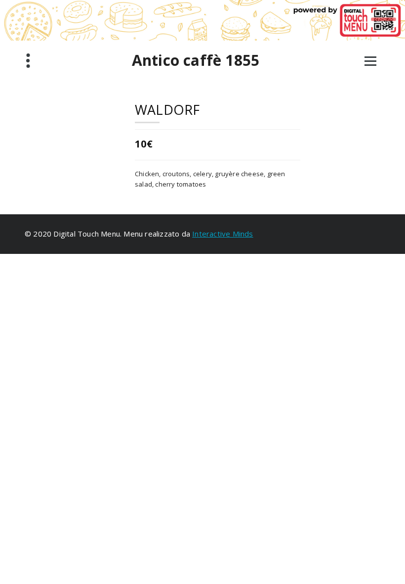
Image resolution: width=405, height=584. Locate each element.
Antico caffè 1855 (195, 60)
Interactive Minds (222, 234)
